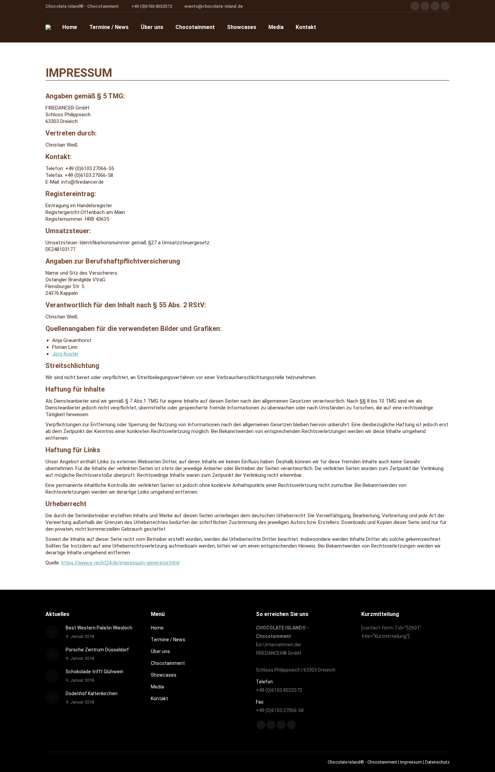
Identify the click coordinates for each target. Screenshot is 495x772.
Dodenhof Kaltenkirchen (92, 693)
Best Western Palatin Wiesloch (99, 627)
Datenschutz (437, 762)
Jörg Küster (65, 354)
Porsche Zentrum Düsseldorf (97, 649)
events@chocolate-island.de (214, 6)
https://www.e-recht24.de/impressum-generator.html (120, 563)
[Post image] (52, 632)
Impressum (411, 762)
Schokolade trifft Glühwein (94, 671)
